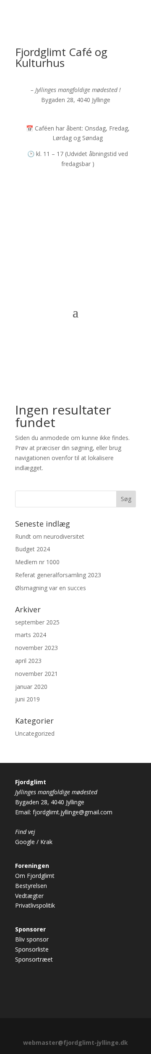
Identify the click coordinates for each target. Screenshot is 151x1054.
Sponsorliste (32, 949)
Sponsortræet (34, 959)
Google (25, 842)
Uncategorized (35, 733)
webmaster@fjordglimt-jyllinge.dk (75, 1042)
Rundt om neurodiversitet (49, 536)
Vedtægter (29, 896)
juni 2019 (27, 699)
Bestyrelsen (31, 886)
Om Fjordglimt (35, 876)
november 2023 (36, 648)
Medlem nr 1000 (37, 562)
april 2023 (28, 661)
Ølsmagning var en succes (50, 588)
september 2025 (37, 622)
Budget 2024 (32, 549)
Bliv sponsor (32, 939)
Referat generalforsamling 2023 (58, 575)
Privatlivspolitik (35, 905)
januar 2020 (31, 687)
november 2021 (36, 674)
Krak (46, 842)
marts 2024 (30, 635)
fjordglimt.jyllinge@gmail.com (72, 812)
